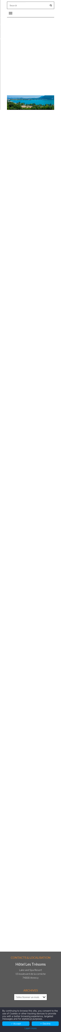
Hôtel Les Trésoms (22, 181)
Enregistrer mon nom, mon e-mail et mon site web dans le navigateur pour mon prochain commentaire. (29, 885)
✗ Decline (45, 1023)
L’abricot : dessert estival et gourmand (28, 710)
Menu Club (23, 186)
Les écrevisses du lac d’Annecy (24, 765)
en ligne (48, 450)
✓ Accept (16, 1023)
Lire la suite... (13, 654)
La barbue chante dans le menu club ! (27, 640)
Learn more (31, 1028)
